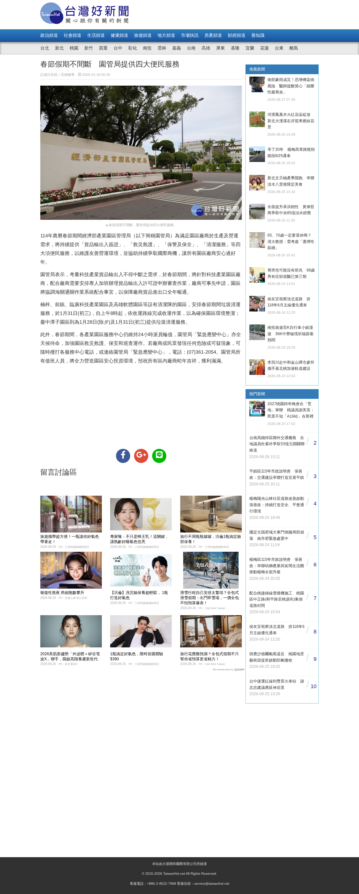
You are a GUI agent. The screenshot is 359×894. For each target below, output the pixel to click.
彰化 (132, 48)
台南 (191, 48)
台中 (118, 48)
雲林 (162, 48)
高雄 (205, 48)
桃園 (74, 48)
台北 (44, 48)
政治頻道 (49, 35)
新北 (59, 48)
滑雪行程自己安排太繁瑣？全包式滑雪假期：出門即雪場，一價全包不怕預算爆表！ (209, 598)
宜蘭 (249, 48)
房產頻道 (213, 35)
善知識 (257, 35)
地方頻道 (166, 35)
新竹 (88, 48)
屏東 (220, 48)
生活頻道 (96, 35)
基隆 (235, 48)
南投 (147, 48)
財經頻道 (236, 35)
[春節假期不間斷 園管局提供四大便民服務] (123, 456)
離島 (293, 48)
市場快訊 (190, 35)
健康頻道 (119, 35)
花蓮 (264, 48)
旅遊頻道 (143, 35)
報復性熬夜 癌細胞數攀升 (62, 593)
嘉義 (176, 48)
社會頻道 (72, 35)
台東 (279, 48)
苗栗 (103, 48)
